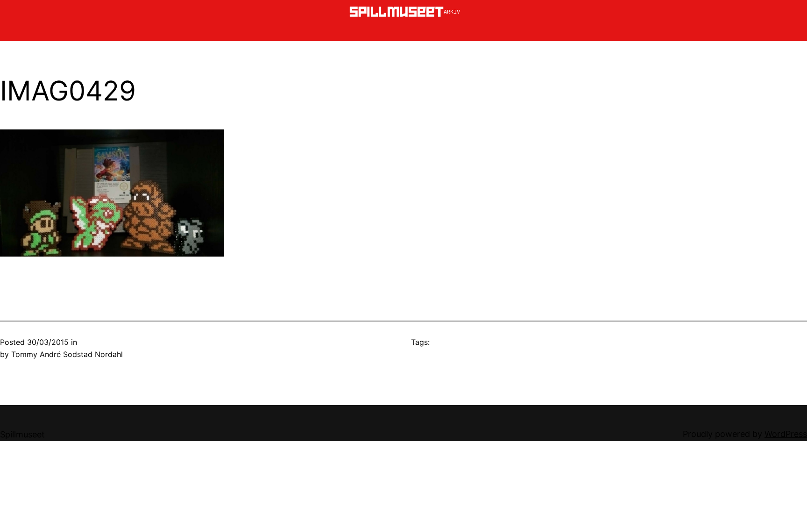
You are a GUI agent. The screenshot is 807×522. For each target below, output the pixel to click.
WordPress (786, 434)
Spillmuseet (22, 434)
